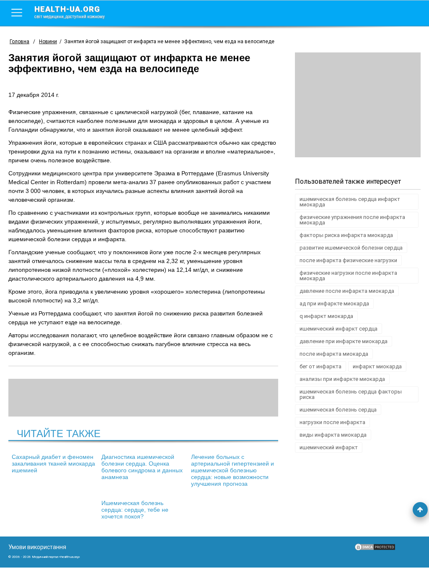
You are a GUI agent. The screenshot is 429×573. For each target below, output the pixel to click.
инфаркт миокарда (377, 366)
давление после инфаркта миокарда (347, 291)
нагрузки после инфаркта (332, 422)
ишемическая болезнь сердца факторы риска (351, 394)
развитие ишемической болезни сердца (351, 248)
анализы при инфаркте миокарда (342, 379)
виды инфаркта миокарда (333, 435)
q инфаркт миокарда (326, 316)
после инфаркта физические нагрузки (348, 260)
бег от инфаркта (320, 366)
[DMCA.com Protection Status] (375, 549)
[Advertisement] (358, 104)
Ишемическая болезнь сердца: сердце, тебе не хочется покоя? (134, 510)
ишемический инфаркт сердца (338, 329)
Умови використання (37, 547)
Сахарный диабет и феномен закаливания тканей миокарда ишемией (53, 463)
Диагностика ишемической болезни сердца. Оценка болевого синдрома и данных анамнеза (142, 466)
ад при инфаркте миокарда (334, 303)
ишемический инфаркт (329, 447)
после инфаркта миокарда (334, 354)
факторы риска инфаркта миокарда (346, 235)
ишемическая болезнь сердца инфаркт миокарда (350, 202)
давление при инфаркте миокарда (344, 341)
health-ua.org (69, 12)
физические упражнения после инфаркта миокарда (352, 220)
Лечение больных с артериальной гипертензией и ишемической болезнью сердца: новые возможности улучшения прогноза (232, 470)
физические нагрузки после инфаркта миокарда (348, 275)
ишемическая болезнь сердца (338, 409)
